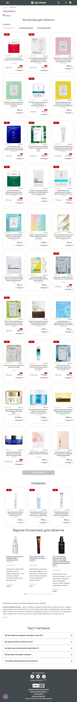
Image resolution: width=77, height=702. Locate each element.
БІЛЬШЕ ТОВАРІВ (38, 472)
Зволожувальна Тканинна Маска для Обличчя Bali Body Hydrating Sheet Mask (63, 453)
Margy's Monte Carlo (14, 414)
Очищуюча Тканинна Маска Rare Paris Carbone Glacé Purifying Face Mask (13, 236)
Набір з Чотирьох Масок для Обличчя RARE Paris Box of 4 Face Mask (38, 236)
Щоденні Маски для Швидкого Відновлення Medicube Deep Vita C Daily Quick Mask (63, 411)
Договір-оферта (39, 694)
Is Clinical (14, 457)
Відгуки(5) (45, 274)
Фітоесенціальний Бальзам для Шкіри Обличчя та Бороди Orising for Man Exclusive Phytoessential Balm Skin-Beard (61, 561)
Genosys (13, 63)
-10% (21, 66)
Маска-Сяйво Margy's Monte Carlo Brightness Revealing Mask (13, 411)
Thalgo (38, 151)
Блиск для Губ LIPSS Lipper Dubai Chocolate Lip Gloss (37, 558)
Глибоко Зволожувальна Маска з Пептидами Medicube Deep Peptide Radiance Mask (38, 323)
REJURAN (38, 63)
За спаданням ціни (44, 28)
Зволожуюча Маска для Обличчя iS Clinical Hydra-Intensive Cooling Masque (14, 453)
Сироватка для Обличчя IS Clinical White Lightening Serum (14, 558)
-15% (21, 459)
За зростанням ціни (26, 28)
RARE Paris (63, 63)
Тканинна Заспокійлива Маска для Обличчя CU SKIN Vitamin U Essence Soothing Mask (38, 192)
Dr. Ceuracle (63, 239)
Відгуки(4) (45, 100)
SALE (6, 34)
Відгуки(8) (20, 55)
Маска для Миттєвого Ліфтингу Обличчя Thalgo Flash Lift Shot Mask (38, 148)
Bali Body (63, 457)
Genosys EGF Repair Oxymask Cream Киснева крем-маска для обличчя (38, 367)
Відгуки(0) (20, 188)
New (9, 490)
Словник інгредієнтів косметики (38, 689)
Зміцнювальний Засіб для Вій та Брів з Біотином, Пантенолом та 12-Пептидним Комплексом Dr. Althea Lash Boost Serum (15, 515)
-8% (21, 154)
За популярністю (9, 28)
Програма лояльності (38, 696)
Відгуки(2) (20, 363)
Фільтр (7, 15)
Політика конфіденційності (38, 691)
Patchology (38, 282)
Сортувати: (7, 24)
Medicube (38, 326)
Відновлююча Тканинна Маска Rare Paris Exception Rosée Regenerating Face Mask (63, 59)
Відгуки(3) (45, 55)
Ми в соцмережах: (38, 673)
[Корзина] (70, 2)
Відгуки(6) (70, 100)
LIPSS (31, 562)
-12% (70, 154)
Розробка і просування (36, 680)
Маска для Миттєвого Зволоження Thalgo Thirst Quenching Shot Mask (63, 367)
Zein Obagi (14, 151)
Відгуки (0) (21, 509)
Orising (55, 567)
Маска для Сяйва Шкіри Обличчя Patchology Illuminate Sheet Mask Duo (38, 278)
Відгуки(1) (70, 55)
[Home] (38, 2)
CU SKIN (38, 195)
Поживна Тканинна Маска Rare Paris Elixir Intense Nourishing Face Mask (13, 104)
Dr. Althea (15, 517)
